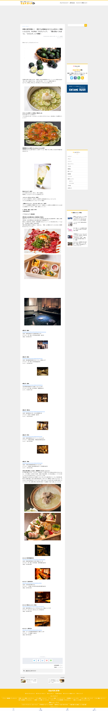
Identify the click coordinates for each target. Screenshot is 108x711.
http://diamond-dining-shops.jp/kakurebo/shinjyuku (32, 358)
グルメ (61, 665)
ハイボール (60, 667)
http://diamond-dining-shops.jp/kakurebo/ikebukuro (32, 385)
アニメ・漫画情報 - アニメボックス (10, 698)
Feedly (79, 79)
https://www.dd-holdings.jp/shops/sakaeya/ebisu (32, 583)
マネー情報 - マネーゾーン (100, 698)
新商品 (69, 168)
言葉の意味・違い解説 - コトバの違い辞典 (78, 704)
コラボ (69, 166)
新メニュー (70, 171)
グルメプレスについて (64, 2)
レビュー (70, 156)
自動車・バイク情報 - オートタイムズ (42, 699)
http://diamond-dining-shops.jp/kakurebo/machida (32, 436)
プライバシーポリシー (41, 693)
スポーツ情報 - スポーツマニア (87, 698)
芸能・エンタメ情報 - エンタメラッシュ (26, 698)
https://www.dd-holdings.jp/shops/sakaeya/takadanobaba (33, 559)
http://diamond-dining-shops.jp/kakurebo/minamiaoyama (33, 411)
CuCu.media (71, 183)
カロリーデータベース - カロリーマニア (30, 704)
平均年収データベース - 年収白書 (46, 704)
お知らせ (70, 188)
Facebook (75, 79)
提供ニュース (71, 178)
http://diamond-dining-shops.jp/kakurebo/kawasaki (32, 463)
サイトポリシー (51, 693)
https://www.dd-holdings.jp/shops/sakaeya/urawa (32, 630)
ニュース (70, 176)
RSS (82, 79)
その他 (69, 185)
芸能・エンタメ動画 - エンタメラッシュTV (82, 699)
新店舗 (69, 173)
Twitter (72, 79)
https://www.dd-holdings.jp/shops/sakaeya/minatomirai (33, 606)
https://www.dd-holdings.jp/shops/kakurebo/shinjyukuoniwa (34, 332)
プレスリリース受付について (81, 2)
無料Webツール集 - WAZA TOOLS (61, 704)
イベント (70, 161)
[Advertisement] (54, 14)
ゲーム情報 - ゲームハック (42, 698)
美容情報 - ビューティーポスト (73, 698)
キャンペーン (71, 163)
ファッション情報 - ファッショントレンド (57, 698)
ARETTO (71, 181)
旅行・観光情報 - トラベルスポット (25, 699)
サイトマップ (80, 693)
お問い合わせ (72, 2)
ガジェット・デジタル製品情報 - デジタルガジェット (61, 699)
